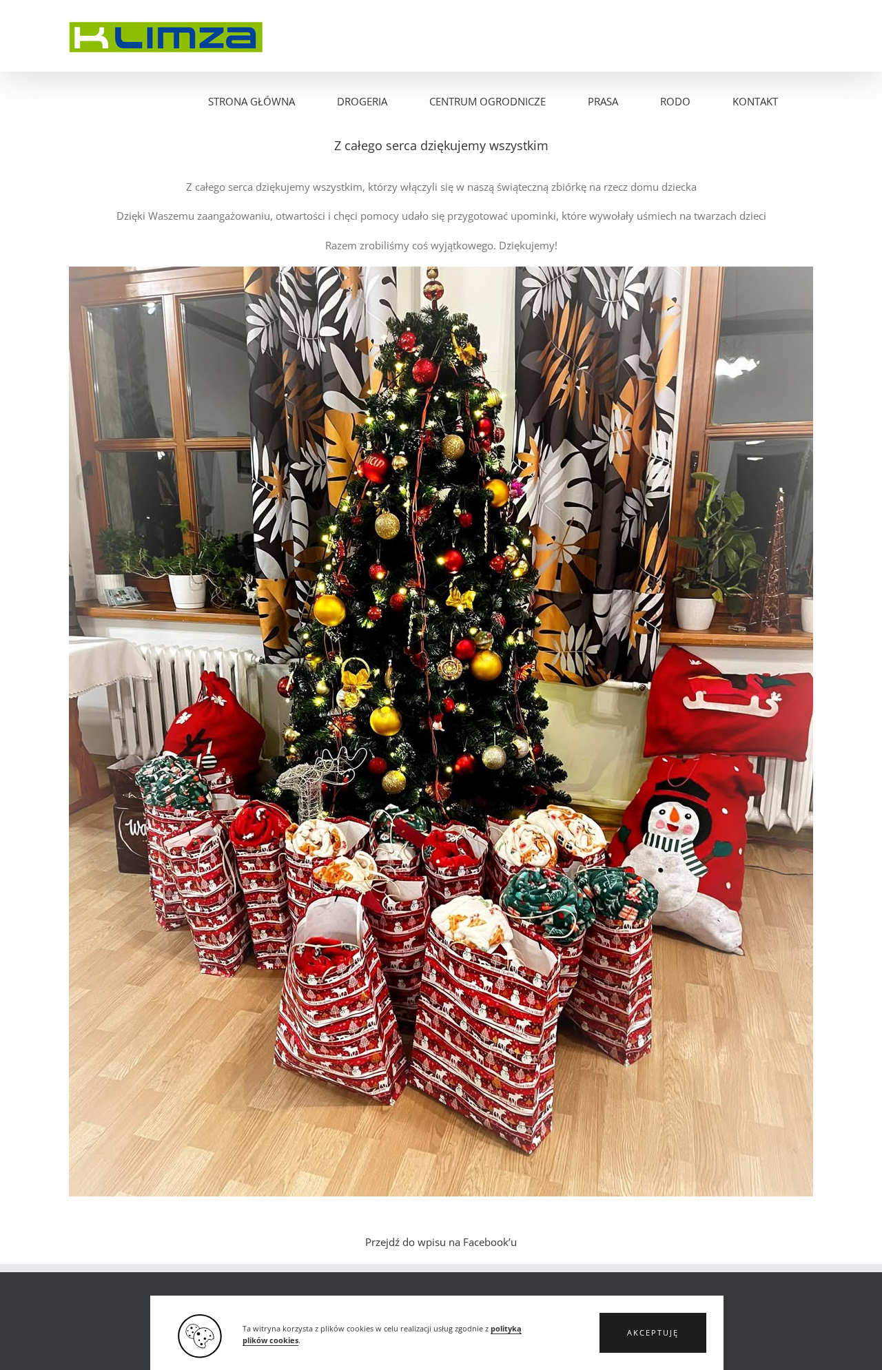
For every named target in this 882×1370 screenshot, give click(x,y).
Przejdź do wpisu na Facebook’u (441, 1242)
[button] (652, 1333)
